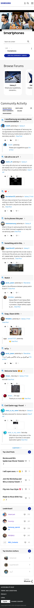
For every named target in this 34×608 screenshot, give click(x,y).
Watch (7, 278)
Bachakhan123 (10, 196)
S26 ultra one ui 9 (12, 157)
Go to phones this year (14, 218)
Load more (16, 448)
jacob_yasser (10, 283)
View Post (19, 136)
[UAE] (6, 3)
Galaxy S (13, 85)
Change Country (17, 601)
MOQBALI (11, 297)
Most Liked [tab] (19, 108)
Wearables (26, 283)
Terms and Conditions (9, 591)
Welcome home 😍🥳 (13, 371)
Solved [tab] (19, 111)
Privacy (3, 594)
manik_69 (9, 162)
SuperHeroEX (10, 248)
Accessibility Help (7, 587)
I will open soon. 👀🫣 (12, 471)
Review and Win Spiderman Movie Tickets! (13, 459)
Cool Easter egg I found (14, 405)
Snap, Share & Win (12, 314)
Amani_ (8, 376)
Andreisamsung (11, 223)
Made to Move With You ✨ (12, 498)
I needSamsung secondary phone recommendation (18, 120)
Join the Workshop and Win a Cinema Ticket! (12, 480)
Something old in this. (13, 243)
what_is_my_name (12, 410)
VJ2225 (8, 126)
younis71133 (12, 338)
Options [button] (28, 48)
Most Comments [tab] (8, 111)
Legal (3, 597)
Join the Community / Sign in (17, 55)
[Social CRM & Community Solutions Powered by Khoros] (28, 581)
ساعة (7, 348)
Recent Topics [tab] (7, 108)
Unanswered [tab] (7, 113)
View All (17, 452)
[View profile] (3, 126)
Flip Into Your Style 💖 (12, 489)
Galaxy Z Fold (28, 196)
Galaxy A (28, 223)
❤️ (6, 191)
